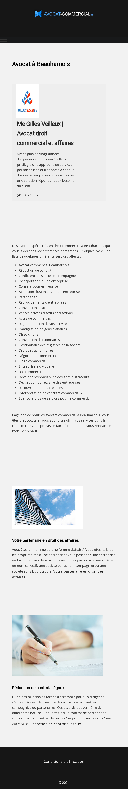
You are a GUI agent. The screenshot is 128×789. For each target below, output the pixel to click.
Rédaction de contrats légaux (55, 723)
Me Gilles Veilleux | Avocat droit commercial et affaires (45, 133)
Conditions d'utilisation (64, 761)
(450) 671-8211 (30, 194)
